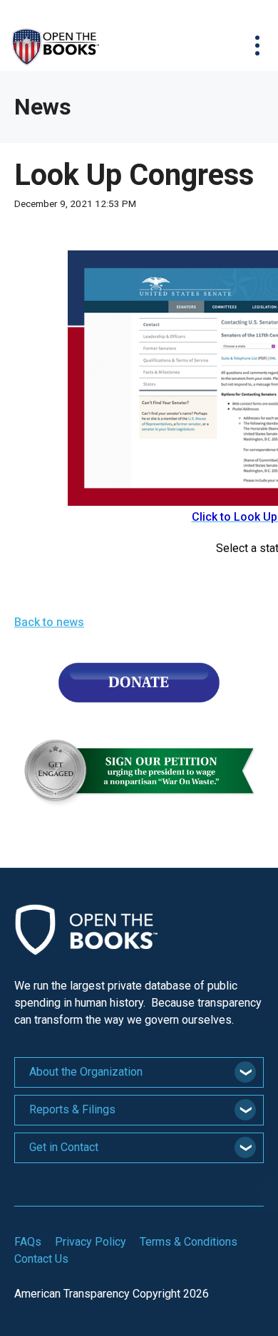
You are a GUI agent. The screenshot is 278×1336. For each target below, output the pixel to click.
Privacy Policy (90, 1241)
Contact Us (41, 1259)
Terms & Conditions (188, 1241)
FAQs (27, 1241)
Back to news (49, 622)
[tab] (139, 1072)
